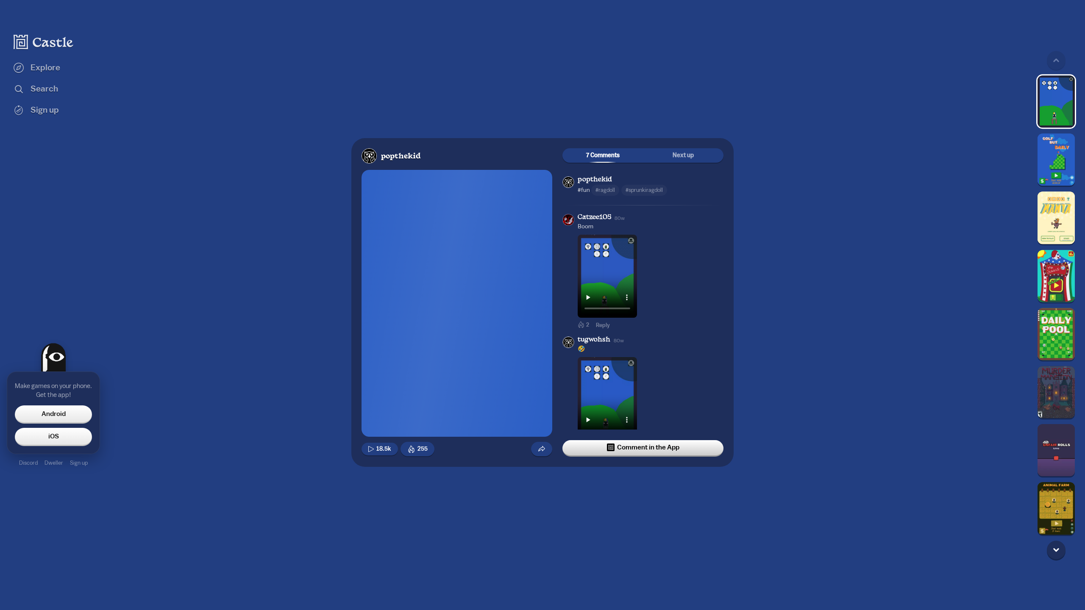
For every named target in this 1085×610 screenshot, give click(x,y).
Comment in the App (648, 447)
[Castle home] (44, 42)
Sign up (79, 463)
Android (54, 413)
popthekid (400, 156)
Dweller (54, 463)
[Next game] (1056, 550)
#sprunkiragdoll (644, 190)
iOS (53, 436)
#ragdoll (605, 190)
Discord (28, 463)
